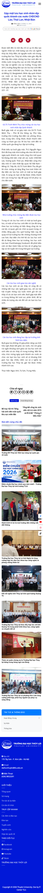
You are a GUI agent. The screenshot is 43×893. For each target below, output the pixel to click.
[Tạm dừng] (20, 40)
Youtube (7, 854)
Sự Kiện (6, 723)
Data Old (23, 25)
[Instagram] (40, 527)
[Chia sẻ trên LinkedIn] (31, 392)
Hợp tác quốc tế (8, 834)
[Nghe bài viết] (13, 40)
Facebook (7, 844)
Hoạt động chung (26, 401)
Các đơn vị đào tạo (9, 816)
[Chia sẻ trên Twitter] (19, 392)
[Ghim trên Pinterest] (27, 392)
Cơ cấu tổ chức (8, 805)
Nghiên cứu (6, 829)
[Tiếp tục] (28, 40)
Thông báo (8, 728)
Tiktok (6, 858)
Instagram (7, 849)
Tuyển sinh (6, 825)
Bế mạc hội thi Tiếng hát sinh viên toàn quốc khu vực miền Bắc (11, 412)
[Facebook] (40, 516)
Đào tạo (5, 820)
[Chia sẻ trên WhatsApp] (11, 392)
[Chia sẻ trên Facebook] (15, 392)
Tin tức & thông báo (14, 712)
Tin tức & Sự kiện (9, 800)
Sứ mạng (5, 796)
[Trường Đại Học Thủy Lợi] (18, 4)
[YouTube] (40, 521)
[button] (39, 4)
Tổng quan (6, 791)
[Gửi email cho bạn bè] (23, 392)
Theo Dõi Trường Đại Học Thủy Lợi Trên (17, 29)
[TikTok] (40, 533)
